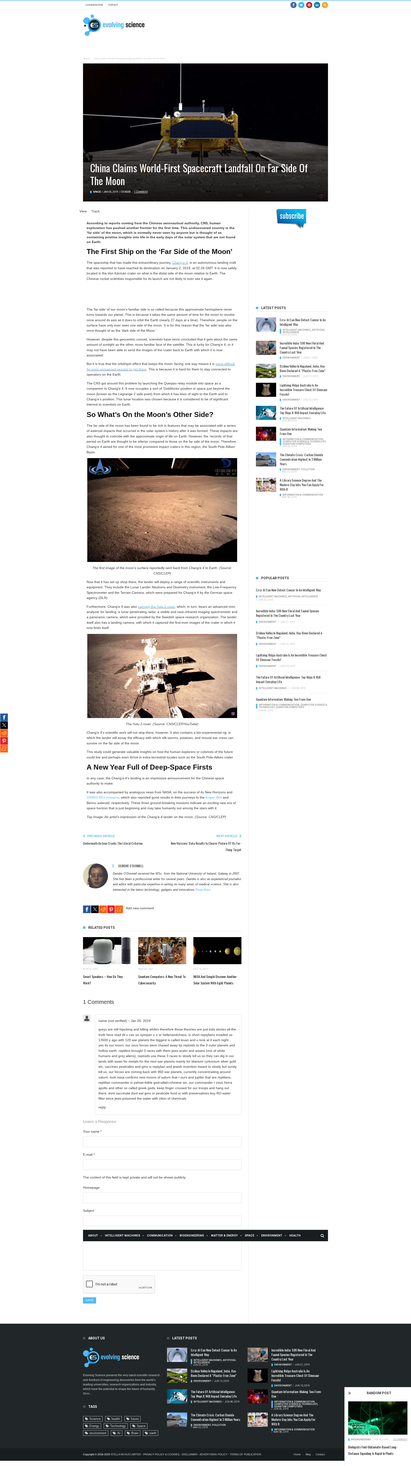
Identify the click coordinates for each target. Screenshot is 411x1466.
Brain (134, 1433)
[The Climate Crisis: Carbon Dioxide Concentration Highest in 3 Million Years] (266, 459)
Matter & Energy (224, 1235)
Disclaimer (190, 1454)
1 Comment (141, 192)
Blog (308, 1454)
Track (95, 211)
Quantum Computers (297, 444)
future (135, 1419)
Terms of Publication (245, 1454)
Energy (94, 1426)
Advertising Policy (213, 1454)
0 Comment (400, 1439)
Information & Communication (303, 439)
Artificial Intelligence (303, 596)
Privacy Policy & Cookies (161, 1454)
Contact (113, 5)
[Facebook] (293, 5)
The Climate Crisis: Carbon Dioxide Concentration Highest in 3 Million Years (301, 459)
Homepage (91, 1187)
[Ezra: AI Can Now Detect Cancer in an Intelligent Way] (266, 324)
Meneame (119, 909)
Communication (160, 1235)
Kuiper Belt (214, 797)
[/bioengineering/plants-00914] (377, 1418)
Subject (88, 1210)
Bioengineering (192, 1235)
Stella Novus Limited (126, 1454)
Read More (203, 889)
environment (97, 1433)
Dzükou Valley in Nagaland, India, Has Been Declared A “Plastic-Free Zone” (302, 368)
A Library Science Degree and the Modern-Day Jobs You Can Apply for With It (302, 485)
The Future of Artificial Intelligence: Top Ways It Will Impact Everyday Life (303, 410)
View (83, 211)
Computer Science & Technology (304, 441)
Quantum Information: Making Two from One (301, 431)
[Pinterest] (309, 5)
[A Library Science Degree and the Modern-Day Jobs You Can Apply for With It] (266, 485)
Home (86, 58)
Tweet (95, 909)
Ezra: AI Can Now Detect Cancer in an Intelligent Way (303, 322)
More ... (88, 1393)
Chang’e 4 (180, 262)
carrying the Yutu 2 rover (156, 606)
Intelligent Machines (122, 1235)
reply (102, 1107)
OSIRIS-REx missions (103, 797)
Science (95, 1419)
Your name (92, 1131)
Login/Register (94, 5)
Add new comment (140, 908)
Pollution (308, 469)
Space (249, 1235)
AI (118, 1433)
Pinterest (111, 909)
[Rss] (325, 5)
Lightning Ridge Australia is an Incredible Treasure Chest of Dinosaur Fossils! (304, 390)
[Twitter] (301, 5)
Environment (271, 1235)
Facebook (87, 909)
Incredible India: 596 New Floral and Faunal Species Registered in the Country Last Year (302, 347)
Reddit (103, 909)
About (93, 1235)
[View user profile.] (95, 876)
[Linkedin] (317, 5)
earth (152, 1433)
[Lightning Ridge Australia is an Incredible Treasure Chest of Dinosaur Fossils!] (266, 390)
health (116, 1419)
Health (295, 1235)
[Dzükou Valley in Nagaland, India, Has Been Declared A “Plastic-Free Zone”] (266, 371)
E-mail (89, 1154)
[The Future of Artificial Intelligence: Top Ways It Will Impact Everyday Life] (266, 413)
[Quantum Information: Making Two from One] (266, 434)
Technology (118, 1426)
